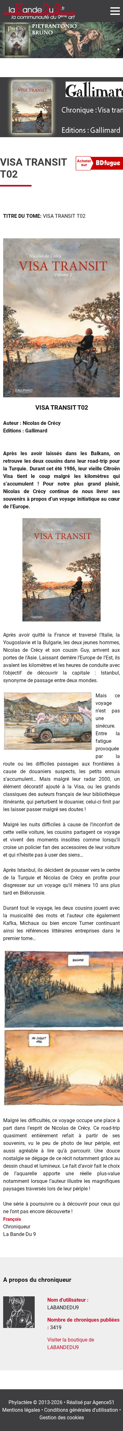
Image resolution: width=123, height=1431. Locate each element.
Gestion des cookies (61, 1418)
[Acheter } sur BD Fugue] (99, 164)
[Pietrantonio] (61, 40)
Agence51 (103, 1402)
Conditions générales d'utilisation (81, 1410)
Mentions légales (21, 1410)
